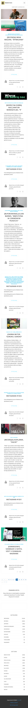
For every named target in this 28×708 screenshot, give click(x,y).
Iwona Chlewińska (17, 166)
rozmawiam (11, 567)
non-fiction (11, 415)
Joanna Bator (16, 279)
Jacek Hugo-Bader (8, 496)
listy (5, 681)
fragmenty (6, 642)
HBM (14, 497)
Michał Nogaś (7, 281)
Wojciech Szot (12, 80)
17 (23, 579)
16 (21, 579)
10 (8, 579)
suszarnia (6, 637)
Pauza (20, 279)
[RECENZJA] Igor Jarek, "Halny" (14, 441)
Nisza (11, 437)
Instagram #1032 (14, 396)
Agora (21, 277)
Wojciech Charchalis (17, 280)
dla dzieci (6, 668)
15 (19, 579)
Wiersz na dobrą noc (13, 152)
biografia (6, 673)
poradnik (6, 684)
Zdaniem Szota (8, 2)
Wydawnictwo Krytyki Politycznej (12, 277)
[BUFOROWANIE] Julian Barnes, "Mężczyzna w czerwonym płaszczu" (14, 217)
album (5, 676)
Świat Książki (20, 210)
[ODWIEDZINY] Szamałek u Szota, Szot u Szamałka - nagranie (14, 550)
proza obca (11, 84)
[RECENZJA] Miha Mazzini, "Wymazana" (14, 38)
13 (15, 579)
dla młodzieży (7, 678)
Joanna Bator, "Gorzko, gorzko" (14, 335)
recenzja (11, 82)
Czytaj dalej (14, 74)
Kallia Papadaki (20, 281)
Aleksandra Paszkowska (11, 278)
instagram (11, 187)
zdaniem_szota (10, 166)
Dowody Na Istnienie (18, 276)
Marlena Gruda (9, 279)
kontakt (19, 700)
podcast (6, 634)
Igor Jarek (15, 437)
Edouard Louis (9, 280)
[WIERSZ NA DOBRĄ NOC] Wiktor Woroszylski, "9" (14, 107)
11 (10, 579)
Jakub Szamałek (10, 544)
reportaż (10, 519)
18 (25, 579)
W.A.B (6, 544)
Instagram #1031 (14, 499)
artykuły (10, 379)
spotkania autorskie (18, 544)
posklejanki (7, 639)
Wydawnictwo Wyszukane (10, 282)
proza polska (11, 381)
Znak (13, 276)
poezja (14, 154)
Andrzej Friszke (17, 393)
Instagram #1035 (14, 286)
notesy (5, 689)
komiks (5, 670)
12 (13, 579)
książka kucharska (8, 686)
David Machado (20, 282)
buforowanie (14, 210)
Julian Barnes (8, 210)
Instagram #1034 (14, 169)
